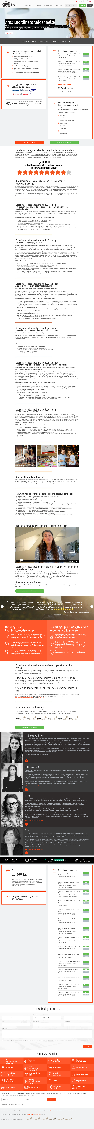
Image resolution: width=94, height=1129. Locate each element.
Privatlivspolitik (29, 1114)
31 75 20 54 (41, 697)
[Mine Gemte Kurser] (76, 1)
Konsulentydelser (48, 5)
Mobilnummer (36, 1021)
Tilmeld (83, 5)
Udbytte (34, 41)
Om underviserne (43, 41)
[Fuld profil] (26, 761)
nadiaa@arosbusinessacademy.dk (34, 757)
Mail (3, 1021)
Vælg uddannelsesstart (38, 1014)
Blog (90, 5)
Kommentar (5, 1028)
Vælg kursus (5, 1014)
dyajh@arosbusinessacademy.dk (34, 849)
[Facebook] (87, 1)
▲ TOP (17, 41)
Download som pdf (30, 142)
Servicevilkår (38, 1114)
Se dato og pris (55, 41)
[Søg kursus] (71, 5)
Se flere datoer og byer (64, 84)
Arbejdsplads (67, 1021)
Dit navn (66, 1014)
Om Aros (80, 1)
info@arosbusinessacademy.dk (56, 1110)
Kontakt (64, 41)
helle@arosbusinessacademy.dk (34, 820)
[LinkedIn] (84, 1)
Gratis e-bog (59, 5)
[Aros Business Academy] (9, 4)
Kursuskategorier (29, 5)
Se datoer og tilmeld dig (64, 142)
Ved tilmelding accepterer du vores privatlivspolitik (12, 1104)
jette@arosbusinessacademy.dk (34, 785)
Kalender (39, 5)
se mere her (80, 91)
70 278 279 (41, 1110)
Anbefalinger (25, 41)
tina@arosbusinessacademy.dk (24, 697)
